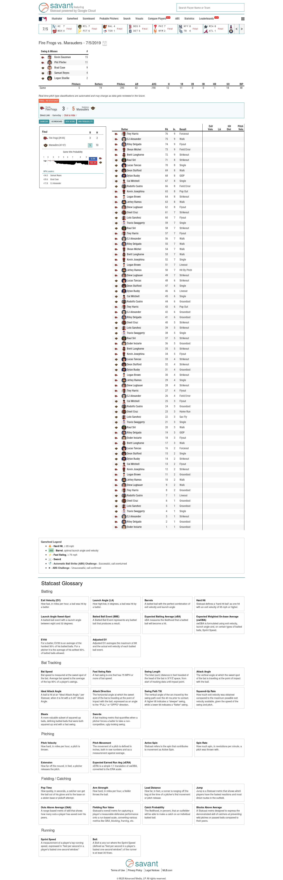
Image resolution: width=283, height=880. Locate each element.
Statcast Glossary (62, 583)
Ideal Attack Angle (51, 691)
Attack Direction (102, 691)
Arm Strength (100, 787)
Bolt (95, 839)
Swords (97, 714)
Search (127, 18)
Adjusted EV (100, 639)
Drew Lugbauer (135, 207)
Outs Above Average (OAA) (56, 807)
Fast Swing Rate (102, 671)
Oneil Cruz (132, 212)
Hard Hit (58, 546)
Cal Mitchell (133, 180)
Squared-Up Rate (206, 691)
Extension (46, 762)
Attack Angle (203, 671)
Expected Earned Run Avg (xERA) (112, 762)
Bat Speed (47, 671)
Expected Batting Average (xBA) (163, 616)
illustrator (57, 18)
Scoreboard (89, 18)
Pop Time (46, 787)
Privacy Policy (135, 870)
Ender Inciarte (134, 343)
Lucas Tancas (134, 165)
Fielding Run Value (103, 807)
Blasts (44, 714)
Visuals (139, 18)
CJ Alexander (134, 139)
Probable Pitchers (109, 18)
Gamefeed (72, 18)
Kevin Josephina (135, 191)
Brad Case (59, 67)
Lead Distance (153, 787)
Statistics (189, 18)
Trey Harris (132, 133)
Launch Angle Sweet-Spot (55, 616)
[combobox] (210, 7)
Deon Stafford (134, 170)
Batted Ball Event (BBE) (106, 616)
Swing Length (152, 671)
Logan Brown (134, 196)
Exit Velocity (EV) (51, 600)
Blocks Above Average (209, 807)
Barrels (149, 600)
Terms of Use (118, 870)
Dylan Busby (133, 175)
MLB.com (167, 870)
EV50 (44, 639)
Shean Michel (134, 149)
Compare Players (157, 18)
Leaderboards (208, 18)
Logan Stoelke (61, 78)
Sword (57, 559)
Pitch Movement (102, 742)
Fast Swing (60, 554)
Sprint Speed (48, 839)
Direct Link (45, 115)
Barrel (59, 550)
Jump (199, 787)
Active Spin (151, 742)
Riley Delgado (134, 144)
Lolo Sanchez (134, 217)
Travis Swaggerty (136, 222)
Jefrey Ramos (134, 201)
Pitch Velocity (49, 742)
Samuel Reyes (61, 72)
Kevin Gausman (62, 57)
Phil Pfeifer (60, 62)
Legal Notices (152, 870)
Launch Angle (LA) (103, 600)
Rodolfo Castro (135, 186)
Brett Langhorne (135, 154)
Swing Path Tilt (153, 691)
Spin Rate (201, 742)
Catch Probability (154, 807)
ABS (177, 18)
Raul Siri (131, 160)
